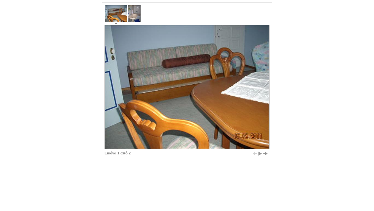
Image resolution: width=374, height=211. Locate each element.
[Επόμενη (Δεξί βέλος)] (265, 153)
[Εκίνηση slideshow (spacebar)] (260, 153)
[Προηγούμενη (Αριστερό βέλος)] (254, 153)
